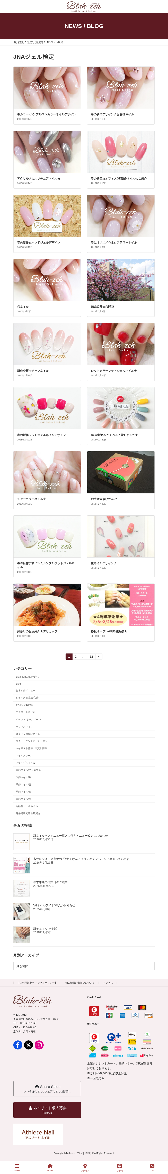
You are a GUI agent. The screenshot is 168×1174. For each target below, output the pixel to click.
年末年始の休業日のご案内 (50, 882)
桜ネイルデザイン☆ (104, 563)
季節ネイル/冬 (23, 777)
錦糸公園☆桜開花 (102, 306)
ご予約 (120, 1170)
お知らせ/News (24, 704)
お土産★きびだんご (104, 499)
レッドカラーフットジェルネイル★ (114, 370)
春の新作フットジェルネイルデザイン (41, 435)
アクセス (108, 982)
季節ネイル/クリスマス (28, 770)
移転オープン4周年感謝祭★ (109, 631)
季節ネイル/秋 (23, 799)
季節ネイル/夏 (23, 784)
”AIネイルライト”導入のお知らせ (54, 905)
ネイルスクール (24, 755)
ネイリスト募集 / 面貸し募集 (31, 748)
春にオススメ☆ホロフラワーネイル (114, 242)
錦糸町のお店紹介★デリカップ (37, 631)
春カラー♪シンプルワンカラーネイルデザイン (46, 114)
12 (91, 657)
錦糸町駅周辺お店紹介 (28, 813)
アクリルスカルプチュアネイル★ (38, 178)
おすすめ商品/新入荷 (27, 697)
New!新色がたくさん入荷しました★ (114, 435)
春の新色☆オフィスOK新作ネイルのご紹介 (119, 178)
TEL (152, 1170)
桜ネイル (23, 306)
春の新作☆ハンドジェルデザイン (38, 242)
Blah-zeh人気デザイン (28, 676)
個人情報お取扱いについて (80, 982)
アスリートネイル (25, 712)
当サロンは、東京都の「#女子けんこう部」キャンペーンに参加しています (81, 859)
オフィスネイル (24, 726)
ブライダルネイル (25, 762)
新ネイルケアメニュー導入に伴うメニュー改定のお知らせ (70, 835)
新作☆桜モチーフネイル (33, 370)
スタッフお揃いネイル (28, 733)
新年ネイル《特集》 (46, 928)
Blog (18, 683)
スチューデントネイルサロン (32, 741)
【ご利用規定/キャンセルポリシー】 (37, 982)
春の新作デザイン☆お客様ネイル (112, 114)
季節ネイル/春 (23, 791)
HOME (50, 1170)
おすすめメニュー (25, 690)
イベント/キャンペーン (28, 719)
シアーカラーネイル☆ (31, 499)
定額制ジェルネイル (27, 806)
